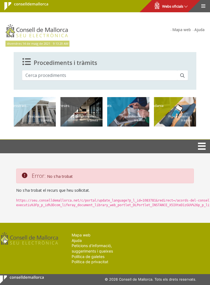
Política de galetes (88, 256)
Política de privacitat (90, 261)
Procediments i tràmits (65, 62)
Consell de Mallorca (22, 6)
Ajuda (199, 29)
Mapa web (181, 29)
